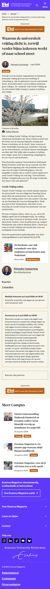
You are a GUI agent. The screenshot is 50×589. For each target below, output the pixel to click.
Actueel (13, 13)
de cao (33, 214)
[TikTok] (17, 540)
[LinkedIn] (10, 540)
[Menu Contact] (46, 526)
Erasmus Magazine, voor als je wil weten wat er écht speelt (30, 465)
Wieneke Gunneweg (19, 64)
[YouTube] (23, 540)
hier (45, 224)
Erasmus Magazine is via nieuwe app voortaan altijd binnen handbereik (28, 447)
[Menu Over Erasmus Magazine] (46, 506)
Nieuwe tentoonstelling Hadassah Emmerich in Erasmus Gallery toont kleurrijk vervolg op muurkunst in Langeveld (27, 421)
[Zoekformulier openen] (37, 5)
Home (4, 13)
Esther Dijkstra (12, 131)
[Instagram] (4, 540)
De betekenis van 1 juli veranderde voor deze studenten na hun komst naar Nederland (29, 250)
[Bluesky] (29, 540)
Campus (6, 71)
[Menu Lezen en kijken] (46, 516)
